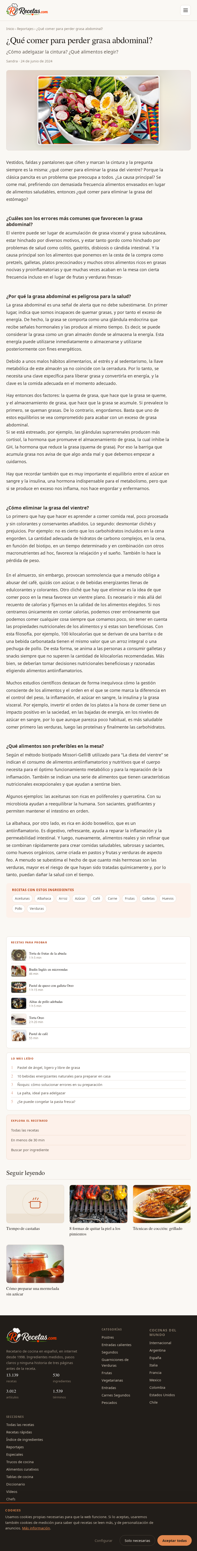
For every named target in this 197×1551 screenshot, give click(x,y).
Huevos (167, 898)
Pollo (18, 908)
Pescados (109, 1402)
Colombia (157, 1387)
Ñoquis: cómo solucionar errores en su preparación (59, 1084)
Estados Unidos (162, 1394)
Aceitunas (22, 898)
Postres (108, 1337)
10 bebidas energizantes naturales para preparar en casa (64, 1076)
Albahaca (44, 898)
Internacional (160, 1342)
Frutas (130, 898)
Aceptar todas (174, 1540)
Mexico (155, 1379)
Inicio (10, 29)
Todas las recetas (25, 1130)
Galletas (148, 898)
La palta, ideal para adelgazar (41, 1092)
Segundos (110, 1352)
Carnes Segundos (116, 1395)
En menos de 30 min (28, 1140)
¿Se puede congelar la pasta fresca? (46, 1101)
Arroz (63, 898)
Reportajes (25, 29)
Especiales (14, 1454)
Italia (153, 1365)
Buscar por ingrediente (30, 1149)
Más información (36, 1528)
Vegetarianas (112, 1380)
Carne (112, 898)
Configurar (103, 1540)
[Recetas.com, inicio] (27, 10)
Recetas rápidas (19, 1432)
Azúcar (80, 898)
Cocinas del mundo (163, 1332)
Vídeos (11, 1491)
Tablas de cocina (19, 1476)
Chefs (10, 1499)
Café (96, 898)
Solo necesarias (137, 1540)
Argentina (157, 1350)
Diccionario (15, 1484)
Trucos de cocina (20, 1461)
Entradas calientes (116, 1344)
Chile (153, 1402)
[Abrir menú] (185, 10)
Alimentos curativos (22, 1469)
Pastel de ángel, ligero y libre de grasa (48, 1067)
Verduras (37, 908)
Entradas (109, 1387)
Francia (155, 1372)
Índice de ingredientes (24, 1439)
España (155, 1357)
